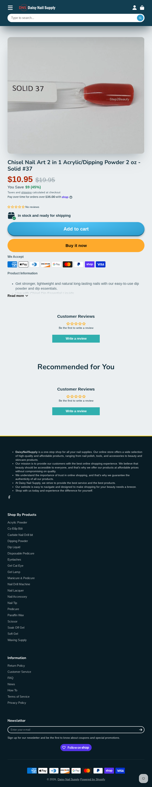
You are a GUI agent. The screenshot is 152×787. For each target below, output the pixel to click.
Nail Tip (12, 603)
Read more (16, 295)
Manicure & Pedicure (21, 578)
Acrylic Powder (17, 522)
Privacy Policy (17, 702)
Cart (142, 7)
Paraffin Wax (16, 615)
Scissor (12, 621)
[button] (16, 206)
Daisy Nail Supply (68, 779)
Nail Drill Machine (19, 584)
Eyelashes (14, 559)
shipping (26, 192)
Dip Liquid (14, 547)
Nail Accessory (17, 596)
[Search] (140, 18)
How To (12, 690)
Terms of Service (18, 696)
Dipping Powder (18, 541)
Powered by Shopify (92, 779)
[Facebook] (9, 497)
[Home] (37, 7)
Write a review (76, 338)
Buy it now (76, 245)
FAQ (10, 678)
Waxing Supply (17, 640)
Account (134, 7)
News (11, 684)
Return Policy (16, 665)
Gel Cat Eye (15, 565)
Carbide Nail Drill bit (20, 535)
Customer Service (19, 671)
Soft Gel (13, 633)
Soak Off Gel (16, 627)
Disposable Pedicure (21, 553)
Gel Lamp (14, 572)
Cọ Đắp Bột (15, 528)
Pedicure (13, 609)
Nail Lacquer (16, 590)
